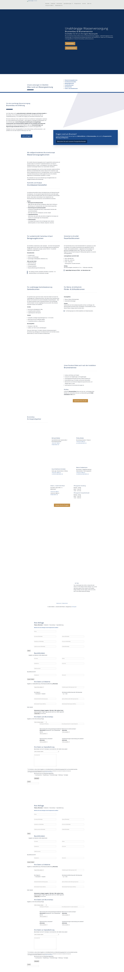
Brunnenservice (71, 48)
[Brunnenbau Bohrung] (80, 200)
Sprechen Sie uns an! (80, 401)
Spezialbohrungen (67, 3)
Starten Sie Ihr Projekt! (62, 505)
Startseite (47, 3)
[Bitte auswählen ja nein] (66, 741)
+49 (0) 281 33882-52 (80, 441)
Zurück (29, 679)
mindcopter (73, 606)
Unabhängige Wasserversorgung (86, 28)
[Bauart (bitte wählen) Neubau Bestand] (39, 687)
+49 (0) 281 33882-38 (56, 472)
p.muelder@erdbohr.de (81, 443)
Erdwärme (53, 3)
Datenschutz (65, 603)
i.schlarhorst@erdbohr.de (57, 474)
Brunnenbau (59, 3)
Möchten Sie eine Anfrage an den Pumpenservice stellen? (46, 627)
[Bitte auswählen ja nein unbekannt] (43, 733)
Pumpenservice (77, 3)
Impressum (58, 603)
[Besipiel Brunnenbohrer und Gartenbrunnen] (43, 353)
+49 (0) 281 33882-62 (80, 472)
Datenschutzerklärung (48, 771)
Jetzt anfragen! (67, 1)
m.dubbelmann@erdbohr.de (82, 474)
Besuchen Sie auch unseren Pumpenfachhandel (71, 141)
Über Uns (89, 3)
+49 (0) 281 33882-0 (49, 1)
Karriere (84, 3)
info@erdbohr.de (58, 1)
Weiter (29, 650)
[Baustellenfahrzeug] (80, 224)
